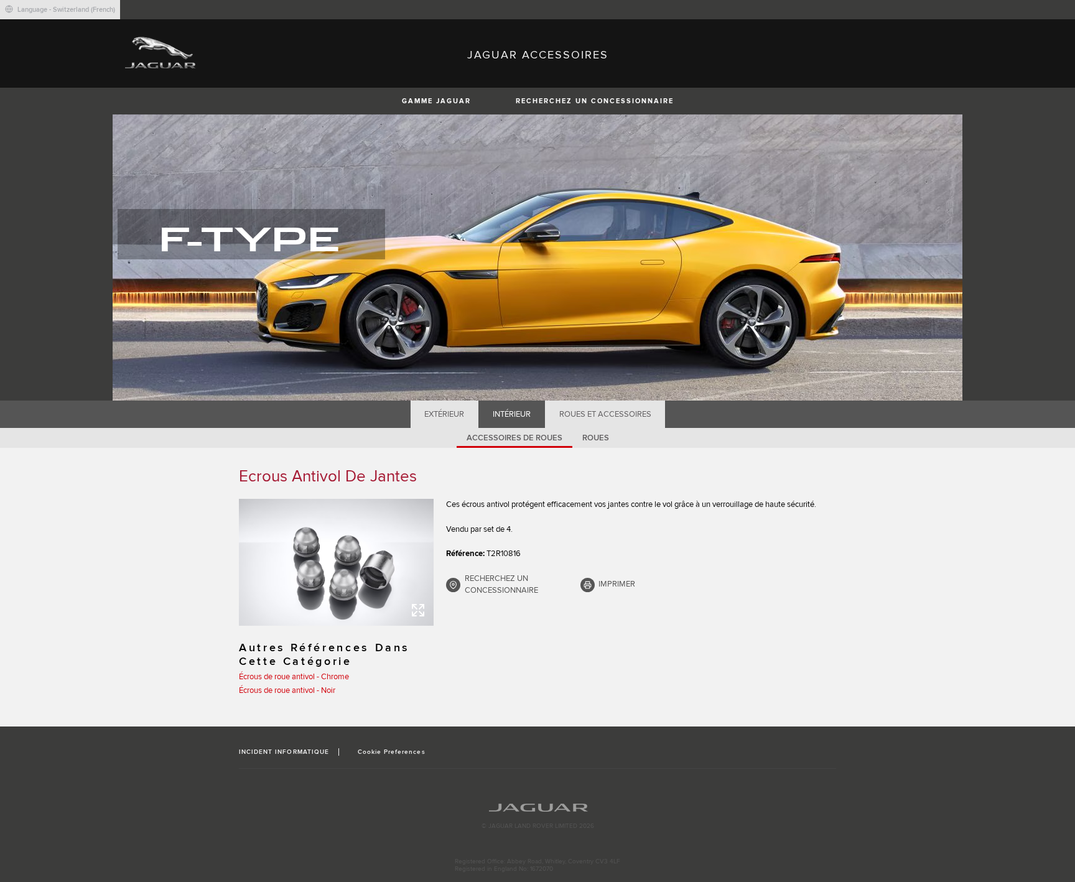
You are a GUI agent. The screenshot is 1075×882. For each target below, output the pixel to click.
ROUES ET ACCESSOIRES (605, 414)
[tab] (444, 414)
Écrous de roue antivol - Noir (287, 690)
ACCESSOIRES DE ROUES (514, 438)
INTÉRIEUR (512, 414)
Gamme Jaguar (436, 101)
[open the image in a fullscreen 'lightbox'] (336, 562)
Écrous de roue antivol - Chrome (294, 677)
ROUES (595, 438)
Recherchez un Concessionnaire (595, 101)
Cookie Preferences (392, 752)
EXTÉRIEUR (444, 414)
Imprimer (616, 584)
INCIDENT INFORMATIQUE (284, 752)
